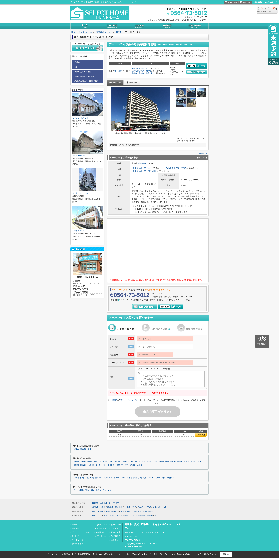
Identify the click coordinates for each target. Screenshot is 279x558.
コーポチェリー (78, 231)
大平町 (124, 462)
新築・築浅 (115, 532)
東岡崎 (148, 71)
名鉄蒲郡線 (148, 511)
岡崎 (75, 478)
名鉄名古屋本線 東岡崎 (84, 76)
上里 (89, 465)
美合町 (180, 462)
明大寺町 (97, 462)
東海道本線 (125, 511)
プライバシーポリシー (130, 400)
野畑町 (133, 465)
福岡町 (76, 462)
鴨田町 (95, 465)
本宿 (87, 478)
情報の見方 (202, 153)
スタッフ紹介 (101, 525)
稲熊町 (149, 462)
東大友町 (125, 465)
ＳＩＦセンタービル (80, 193)
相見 (156, 515)
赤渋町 (186, 462)
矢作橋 (134, 478)
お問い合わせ (101, 536)
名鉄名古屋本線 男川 (83, 72)
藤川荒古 (140, 465)
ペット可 (114, 528)
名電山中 (94, 478)
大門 (163, 478)
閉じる (226, 554)
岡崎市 (116, 71)
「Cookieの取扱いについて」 (188, 554)
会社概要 (75, 528)
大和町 (193, 462)
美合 (106, 478)
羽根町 (83, 462)
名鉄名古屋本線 (138, 68)
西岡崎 (81, 478)
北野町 (76, 465)
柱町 (167, 462)
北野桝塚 (170, 478)
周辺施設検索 (101, 528)
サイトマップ (77, 540)
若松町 (173, 462)
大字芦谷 (156, 507)
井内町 (161, 462)
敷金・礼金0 (116, 525)
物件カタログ (77, 544)
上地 (155, 462)
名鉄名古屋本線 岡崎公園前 (86, 81)
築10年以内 (115, 536)
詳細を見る (201, 435)
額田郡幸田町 (86, 449)
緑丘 (199, 462)
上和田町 (111, 465)
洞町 (111, 462)
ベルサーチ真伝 (78, 155)
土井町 (105, 462)
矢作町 (138, 462)
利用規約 (113, 400)
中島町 (90, 462)
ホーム (75, 525)
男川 (147, 68)
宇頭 (140, 478)
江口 (118, 465)
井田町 (131, 462)
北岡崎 (157, 478)
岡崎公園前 (150, 73)
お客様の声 (100, 532)
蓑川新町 (102, 465)
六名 (145, 478)
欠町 (143, 462)
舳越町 (83, 465)
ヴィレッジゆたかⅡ (80, 118)
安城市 (76, 449)
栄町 (121, 71)
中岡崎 (150, 478)
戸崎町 (117, 462)
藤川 (101, 478)
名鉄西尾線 (136, 511)
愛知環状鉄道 (98, 511)
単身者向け (115, 540)
